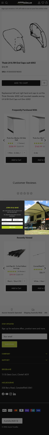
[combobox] (12, 223)
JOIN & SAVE (12, 227)
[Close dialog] (48, 201)
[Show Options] (21, 223)
